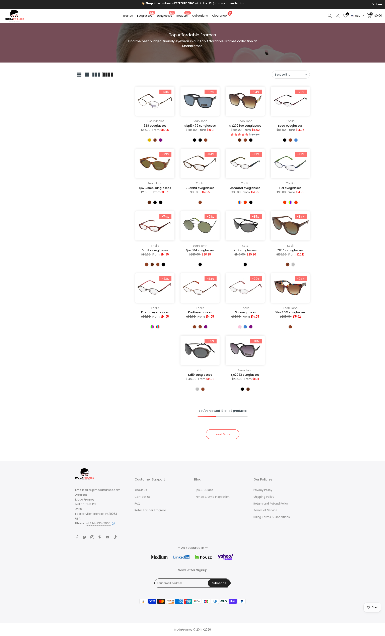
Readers (182, 15)
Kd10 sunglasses (200, 375)
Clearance (219, 16)
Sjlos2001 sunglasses (290, 312)
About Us (141, 490)
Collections (200, 16)
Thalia (290, 121)
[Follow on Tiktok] (115, 537)
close (9, 4)
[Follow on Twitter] (84, 537)
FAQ (137, 504)
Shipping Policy (263, 497)
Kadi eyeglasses (200, 312)
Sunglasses (165, 15)
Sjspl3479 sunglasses (200, 126)
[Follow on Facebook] (77, 537)
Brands (128, 16)
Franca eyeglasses (155, 312)
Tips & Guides (203, 490)
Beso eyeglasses (290, 126)
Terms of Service (265, 510)
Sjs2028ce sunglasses (245, 126)
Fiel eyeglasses (290, 188)
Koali (290, 246)
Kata (245, 246)
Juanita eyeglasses (200, 188)
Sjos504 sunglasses (200, 250)
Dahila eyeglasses (155, 250)
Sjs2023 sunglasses (245, 375)
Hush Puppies (155, 121)
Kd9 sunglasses (245, 250)
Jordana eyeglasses (245, 188)
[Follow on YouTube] (107, 537)
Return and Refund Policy (271, 504)
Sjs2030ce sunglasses (155, 188)
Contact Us (142, 497)
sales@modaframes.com (102, 490)
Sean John (200, 121)
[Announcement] (192, 3)
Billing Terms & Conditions (271, 517)
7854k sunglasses (290, 250)
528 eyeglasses (155, 126)
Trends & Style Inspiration (212, 497)
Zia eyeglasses (245, 312)
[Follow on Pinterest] (100, 537)
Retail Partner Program (150, 510)
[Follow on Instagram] (92, 537)
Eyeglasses (145, 15)
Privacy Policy (262, 490)
